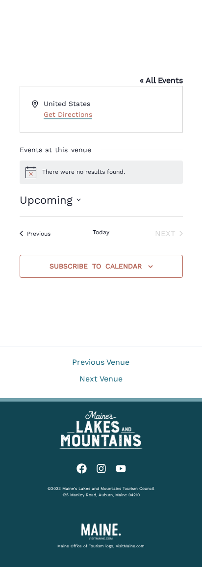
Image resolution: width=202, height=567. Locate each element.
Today (101, 232)
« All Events (161, 80)
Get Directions (68, 114)
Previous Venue (100, 362)
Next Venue (101, 379)
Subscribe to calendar (96, 266)
